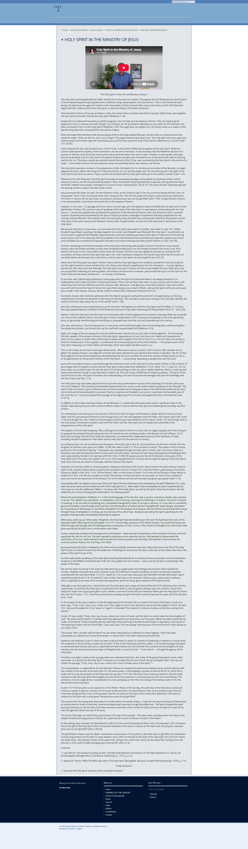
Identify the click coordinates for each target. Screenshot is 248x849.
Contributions (168, 18)
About (124, 18)
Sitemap (153, 794)
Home (57, 18)
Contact (183, 18)
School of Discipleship (105, 18)
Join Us (134, 18)
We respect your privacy (67, 828)
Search (153, 797)
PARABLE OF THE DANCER (75, 18)
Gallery (152, 18)
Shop (143, 18)
